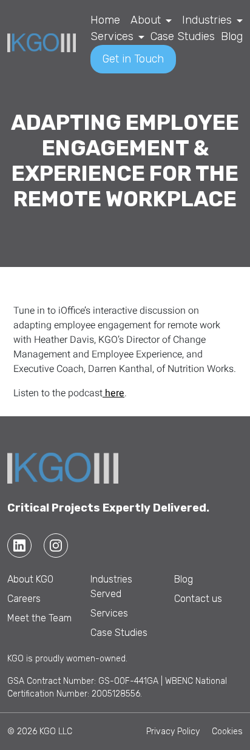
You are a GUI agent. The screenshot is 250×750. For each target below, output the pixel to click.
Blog (232, 36)
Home (105, 20)
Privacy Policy (173, 731)
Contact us (198, 598)
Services (111, 36)
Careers (24, 598)
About (145, 20)
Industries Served (111, 586)
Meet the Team (39, 618)
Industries (207, 20)
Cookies (227, 731)
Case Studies (182, 36)
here (113, 393)
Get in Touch (133, 59)
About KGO (30, 579)
